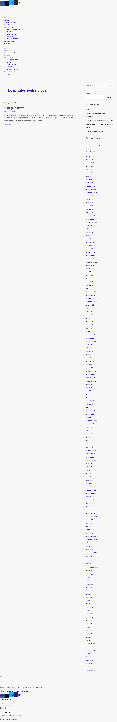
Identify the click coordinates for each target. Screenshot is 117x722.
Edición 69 (89, 604)
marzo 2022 (90, 282)
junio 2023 (89, 232)
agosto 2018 (90, 424)
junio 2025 (89, 169)
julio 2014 (89, 543)
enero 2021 (89, 328)
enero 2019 (89, 407)
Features (88, 640)
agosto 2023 (90, 225)
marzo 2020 (90, 361)
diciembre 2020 (91, 331)
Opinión (88, 653)
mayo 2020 (89, 354)
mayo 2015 (89, 526)
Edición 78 (89, 634)
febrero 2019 (90, 404)
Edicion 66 (89, 594)
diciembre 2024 (91, 186)
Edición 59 (89, 571)
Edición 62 (89, 581)
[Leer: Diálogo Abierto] (10, 102)
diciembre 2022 (91, 252)
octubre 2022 (90, 259)
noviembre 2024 (91, 189)
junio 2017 (89, 470)
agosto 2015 (90, 520)
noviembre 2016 (91, 493)
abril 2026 (89, 156)
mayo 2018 (89, 434)
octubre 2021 (90, 298)
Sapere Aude (90, 660)
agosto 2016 (90, 500)
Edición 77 (89, 630)
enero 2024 (89, 212)
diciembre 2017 (91, 450)
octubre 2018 (90, 417)
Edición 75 (89, 624)
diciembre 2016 (91, 490)
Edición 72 (89, 614)
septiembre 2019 (91, 381)
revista (88, 109)
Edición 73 (89, 617)
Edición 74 (89, 620)
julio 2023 (89, 229)
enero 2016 (89, 510)
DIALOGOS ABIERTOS (14, 29)
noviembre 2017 (91, 453)
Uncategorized (90, 670)
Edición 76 (89, 627)
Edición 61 (89, 577)
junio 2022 (89, 272)
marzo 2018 (90, 440)
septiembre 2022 (91, 262)
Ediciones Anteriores (10, 22)
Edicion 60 (89, 574)
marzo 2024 (90, 206)
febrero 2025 (90, 179)
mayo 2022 (89, 275)
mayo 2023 (89, 235)
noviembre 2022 (91, 255)
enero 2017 (89, 487)
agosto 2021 (90, 305)
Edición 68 (89, 600)
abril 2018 (89, 437)
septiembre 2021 (91, 301)
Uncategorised (90, 667)
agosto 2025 (90, 166)
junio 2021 (89, 311)
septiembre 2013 (91, 553)
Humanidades (90, 643)
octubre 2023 (90, 219)
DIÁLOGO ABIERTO (10, 111)
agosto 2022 (90, 265)
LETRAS (9, 32)
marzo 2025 (90, 176)
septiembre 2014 (91, 539)
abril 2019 (89, 397)
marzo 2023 (90, 242)
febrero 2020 (90, 364)
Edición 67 (89, 597)
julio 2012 (89, 556)
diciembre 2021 (91, 292)
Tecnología (89, 663)
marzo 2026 (90, 159)
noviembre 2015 (91, 513)
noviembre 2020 (91, 335)
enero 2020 (89, 368)
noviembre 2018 (91, 414)
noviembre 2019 (91, 374)
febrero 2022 (90, 285)
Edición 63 (89, 584)
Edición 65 (89, 591)
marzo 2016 (90, 506)
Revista (6, 20)
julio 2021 (89, 308)
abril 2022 (89, 278)
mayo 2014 (89, 549)
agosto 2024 (90, 196)
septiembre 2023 (91, 222)
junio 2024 (89, 199)
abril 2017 (89, 477)
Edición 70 (89, 607)
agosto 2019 (90, 384)
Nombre (3, 703)
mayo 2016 (89, 503)
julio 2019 (89, 387)
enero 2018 (89, 447)
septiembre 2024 (91, 192)
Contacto (7, 43)
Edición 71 (89, 610)
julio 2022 (89, 268)
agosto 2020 (90, 344)
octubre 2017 (90, 457)
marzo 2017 (90, 480)
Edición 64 (89, 587)
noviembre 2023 (91, 216)
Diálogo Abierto (14, 108)
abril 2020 (89, 358)
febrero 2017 (90, 483)
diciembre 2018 (91, 411)
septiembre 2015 (91, 516)
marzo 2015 (90, 530)
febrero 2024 (90, 209)
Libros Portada (90, 650)
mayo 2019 (89, 394)
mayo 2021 (89, 315)
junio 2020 (89, 351)
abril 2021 (89, 318)
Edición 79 (89, 637)
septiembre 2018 (91, 420)
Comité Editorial (9, 41)
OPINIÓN (10, 36)
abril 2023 (89, 239)
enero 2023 (89, 249)
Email (2, 708)
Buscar (88, 93)
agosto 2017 (90, 463)
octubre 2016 (90, 496)
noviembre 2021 (91, 295)
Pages (88, 657)
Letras (88, 647)
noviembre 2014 (91, 536)
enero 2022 (89, 288)
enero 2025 (89, 183)
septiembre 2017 (91, 460)
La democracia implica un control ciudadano (99, 120)
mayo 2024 (89, 202)
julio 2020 (89, 348)
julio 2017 (89, 467)
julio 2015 (89, 523)
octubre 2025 (90, 163)
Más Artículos (8, 27)
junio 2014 (89, 546)
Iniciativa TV (8, 25)
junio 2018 (89, 430)
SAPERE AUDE (11, 34)
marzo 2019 (90, 401)
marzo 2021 (90, 321)
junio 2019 (89, 391)
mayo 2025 (89, 173)
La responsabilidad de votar (94, 131)
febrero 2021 (90, 325)
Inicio (6, 18)
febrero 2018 (90, 444)
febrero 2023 (90, 245)
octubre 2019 (90, 377)
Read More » (8, 124)
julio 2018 (89, 427)
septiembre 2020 (91, 341)
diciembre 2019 (91, 371)
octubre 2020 (90, 338)
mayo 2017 (89, 473)
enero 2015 (89, 533)
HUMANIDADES (12, 39)
